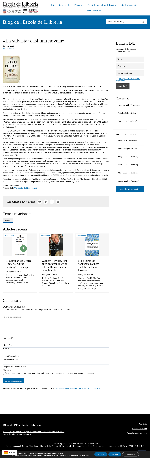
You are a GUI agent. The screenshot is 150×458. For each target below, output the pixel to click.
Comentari (8, 338)
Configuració (130, 454)
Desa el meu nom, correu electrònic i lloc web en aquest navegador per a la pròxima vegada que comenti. (50, 373)
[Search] (142, 22)
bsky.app (143, 433)
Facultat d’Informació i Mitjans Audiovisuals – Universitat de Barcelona (33, 431)
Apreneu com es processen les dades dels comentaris (77, 388)
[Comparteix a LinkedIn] (51, 201)
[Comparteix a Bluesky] (39, 201)
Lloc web (7, 370)
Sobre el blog (64, 5)
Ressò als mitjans (94, 10)
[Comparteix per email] (58, 201)
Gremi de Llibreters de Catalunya (17, 434)
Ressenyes (8, 48)
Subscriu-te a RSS (139, 428)
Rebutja (115, 454)
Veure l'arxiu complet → (130, 189)
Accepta (101, 454)
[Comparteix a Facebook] (45, 201)
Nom (6, 349)
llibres (7, 220)
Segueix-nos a (133, 433)
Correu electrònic (11, 359)
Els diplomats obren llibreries (101, 5)
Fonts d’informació (128, 5)
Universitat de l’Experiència (25, 188)
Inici (53, 5)
